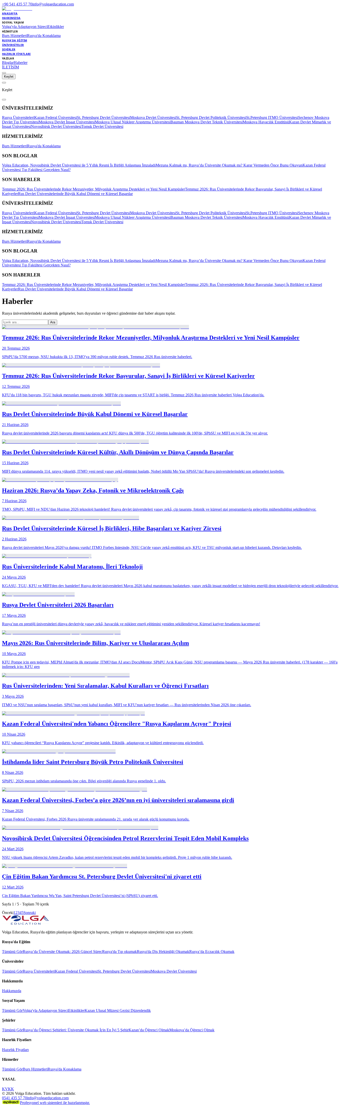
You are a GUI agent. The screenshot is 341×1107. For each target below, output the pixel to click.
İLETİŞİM (10, 67)
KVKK (8, 1089)
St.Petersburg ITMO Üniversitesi (272, 117)
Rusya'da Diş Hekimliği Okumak (163, 951)
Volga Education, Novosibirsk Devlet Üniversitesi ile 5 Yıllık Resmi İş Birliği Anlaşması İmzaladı (79, 165)
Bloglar (8, 62)
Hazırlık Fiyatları (15, 1050)
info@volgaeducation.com (53, 4)
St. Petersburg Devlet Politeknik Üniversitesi (211, 117)
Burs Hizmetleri (14, 35)
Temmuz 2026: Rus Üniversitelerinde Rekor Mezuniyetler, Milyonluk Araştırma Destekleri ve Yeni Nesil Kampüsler (93, 189)
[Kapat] (4, 99)
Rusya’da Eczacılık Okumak (211, 951)
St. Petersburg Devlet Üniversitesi (103, 117)
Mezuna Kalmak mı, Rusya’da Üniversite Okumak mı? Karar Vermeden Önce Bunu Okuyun (229, 165)
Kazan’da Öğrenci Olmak (149, 1030)
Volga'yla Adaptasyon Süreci (24, 26)
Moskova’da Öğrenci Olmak (191, 1030)
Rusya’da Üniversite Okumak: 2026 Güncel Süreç (62, 951)
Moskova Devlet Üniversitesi (153, 117)
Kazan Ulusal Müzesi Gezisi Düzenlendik (118, 1010)
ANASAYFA (10, 13)
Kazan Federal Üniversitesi (55, 117)
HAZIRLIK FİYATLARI (16, 54)
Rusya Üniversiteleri (18, 117)
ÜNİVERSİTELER (13, 45)
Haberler (20, 62)
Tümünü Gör (12, 951)
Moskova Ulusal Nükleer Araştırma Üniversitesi (132, 122)
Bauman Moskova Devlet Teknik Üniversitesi (206, 122)
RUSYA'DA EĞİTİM (14, 40)
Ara (52, 322)
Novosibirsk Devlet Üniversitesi (56, 126)
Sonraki (29, 912)
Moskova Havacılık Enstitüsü (266, 122)
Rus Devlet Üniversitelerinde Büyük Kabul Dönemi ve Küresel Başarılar (75, 194)
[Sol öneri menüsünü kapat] (4, 82)
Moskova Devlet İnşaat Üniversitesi (67, 122)
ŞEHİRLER (8, 49)
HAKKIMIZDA (11, 18)
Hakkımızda (11, 991)
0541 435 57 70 (14, 1098)
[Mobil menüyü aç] (4, 73)
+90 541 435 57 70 (17, 4)
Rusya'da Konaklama (44, 35)
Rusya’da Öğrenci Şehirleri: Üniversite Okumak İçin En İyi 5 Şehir (76, 1030)
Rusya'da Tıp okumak (119, 951)
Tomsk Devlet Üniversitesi (102, 126)
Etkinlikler (55, 26)
